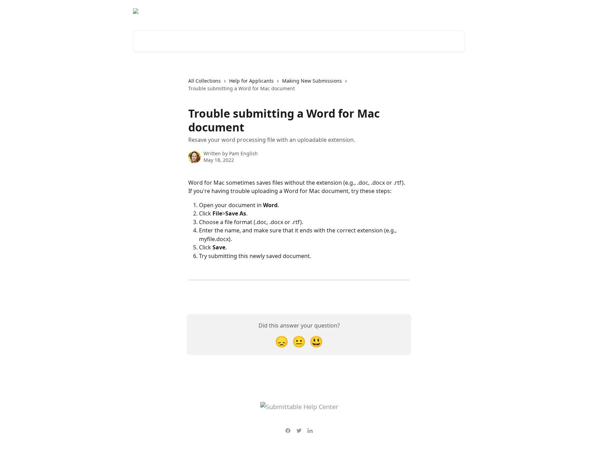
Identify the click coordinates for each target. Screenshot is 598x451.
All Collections (204, 80)
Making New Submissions (312, 80)
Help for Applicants (251, 80)
